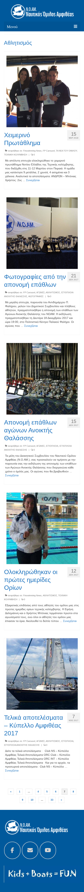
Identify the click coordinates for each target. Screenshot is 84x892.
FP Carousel (49, 151)
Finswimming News (32, 151)
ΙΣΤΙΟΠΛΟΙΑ (52, 446)
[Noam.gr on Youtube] (48, 850)
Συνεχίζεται (33, 180)
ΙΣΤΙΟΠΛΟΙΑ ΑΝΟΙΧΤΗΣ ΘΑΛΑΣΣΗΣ (22, 745)
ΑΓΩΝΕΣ (40, 292)
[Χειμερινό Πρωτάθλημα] (42, 91)
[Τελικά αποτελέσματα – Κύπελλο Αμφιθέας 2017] (42, 673)
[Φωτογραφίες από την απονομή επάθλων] (42, 232)
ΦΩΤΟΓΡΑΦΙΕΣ (36, 296)
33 (52, 800)
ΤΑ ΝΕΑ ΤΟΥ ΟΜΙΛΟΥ (66, 151)
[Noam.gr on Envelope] (30, 850)
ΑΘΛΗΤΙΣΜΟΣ (53, 292)
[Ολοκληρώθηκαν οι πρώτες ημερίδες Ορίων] (42, 528)
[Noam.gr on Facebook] (12, 850)
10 (32, 800)
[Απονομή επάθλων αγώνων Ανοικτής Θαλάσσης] (42, 378)
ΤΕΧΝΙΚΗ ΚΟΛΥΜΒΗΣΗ (15, 154)
